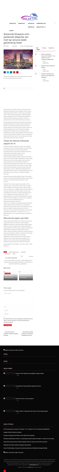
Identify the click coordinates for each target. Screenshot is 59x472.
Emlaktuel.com (30, 467)
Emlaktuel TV (41, 27)
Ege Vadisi (23, 252)
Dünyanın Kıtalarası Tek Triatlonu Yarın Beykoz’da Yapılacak (47, 75)
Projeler (31, 23)
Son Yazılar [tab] (38, 48)
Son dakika (7, 273)
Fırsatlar (22, 46)
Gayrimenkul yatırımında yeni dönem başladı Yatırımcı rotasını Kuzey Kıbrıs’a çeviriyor (25, 442)
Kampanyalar (41, 23)
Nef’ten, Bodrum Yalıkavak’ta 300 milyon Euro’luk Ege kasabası (31, 411)
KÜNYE (11, 30)
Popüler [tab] (44, 48)
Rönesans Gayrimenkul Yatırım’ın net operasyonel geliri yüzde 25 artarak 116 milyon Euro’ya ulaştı (25, 273)
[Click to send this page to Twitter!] (8, 72)
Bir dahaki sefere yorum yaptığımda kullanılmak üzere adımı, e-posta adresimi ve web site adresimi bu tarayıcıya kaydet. (18, 320)
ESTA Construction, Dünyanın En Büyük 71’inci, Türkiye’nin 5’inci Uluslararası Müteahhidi (48, 56)
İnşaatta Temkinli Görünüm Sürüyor (13, 432)
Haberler (21, 23)
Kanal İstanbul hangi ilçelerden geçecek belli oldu (28, 386)
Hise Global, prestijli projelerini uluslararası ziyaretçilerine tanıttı (27, 333)
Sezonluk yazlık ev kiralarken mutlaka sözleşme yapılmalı (11, 333)
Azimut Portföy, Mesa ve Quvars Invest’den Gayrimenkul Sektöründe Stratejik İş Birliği (25, 448)
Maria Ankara (7, 253)
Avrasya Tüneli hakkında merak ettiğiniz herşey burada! (29, 373)
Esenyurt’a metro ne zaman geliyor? (24, 398)
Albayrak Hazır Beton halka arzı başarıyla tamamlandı (17, 445)
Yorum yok (31, 256)
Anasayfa (12, 23)
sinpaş (14, 253)
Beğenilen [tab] (51, 48)
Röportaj (31, 27)
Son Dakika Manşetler (28, 46)
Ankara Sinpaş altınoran (14, 252)
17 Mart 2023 (14, 46)
